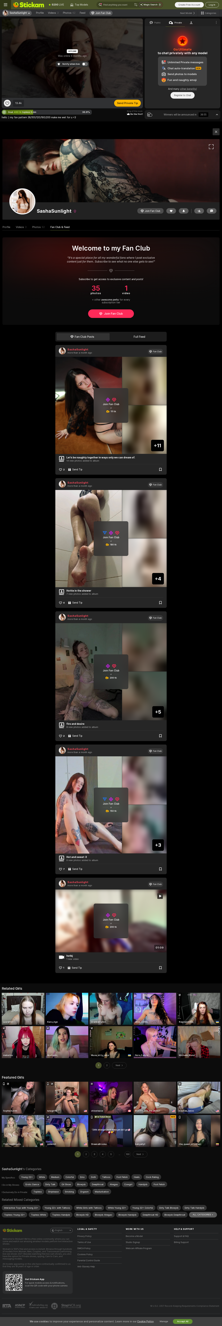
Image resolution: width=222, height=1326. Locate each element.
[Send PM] (211, 211)
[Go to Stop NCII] (71, 1306)
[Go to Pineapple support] (54, 1306)
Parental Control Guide (88, 1260)
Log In (212, 4)
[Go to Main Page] (28, 4)
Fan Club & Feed (60, 227)
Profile (40, 12)
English (58, 1230)
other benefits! (188, 89)
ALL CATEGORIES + (203, 1214)
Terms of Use (84, 1242)
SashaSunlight (77, 349)
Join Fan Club (113, 313)
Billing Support (181, 1242)
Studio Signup (133, 1242)
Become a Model (134, 1236)
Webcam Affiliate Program (139, 1248)
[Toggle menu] (5, 4)
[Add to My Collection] (160, 469)
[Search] (135, 4)
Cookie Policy (145, 1321)
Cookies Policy (85, 1254)
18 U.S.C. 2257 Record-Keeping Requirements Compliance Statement (184, 1306)
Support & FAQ (181, 1236)
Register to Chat (182, 95)
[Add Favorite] (7, 103)
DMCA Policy (84, 1248)
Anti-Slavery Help (86, 1266)
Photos (69, 12)
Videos (53, 12)
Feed (82, 12)
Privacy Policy (84, 1236)
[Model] (216, 131)
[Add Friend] (199, 211)
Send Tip (77, 469)
